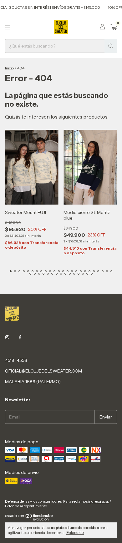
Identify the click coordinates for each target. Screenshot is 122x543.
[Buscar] (110, 46)
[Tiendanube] (29, 519)
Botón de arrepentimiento (26, 506)
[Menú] (8, 27)
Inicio (9, 68)
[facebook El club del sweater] (20, 337)
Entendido (75, 532)
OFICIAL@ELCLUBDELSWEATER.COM (43, 371)
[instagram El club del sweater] (7, 337)
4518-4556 (16, 360)
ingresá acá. (98, 501)
